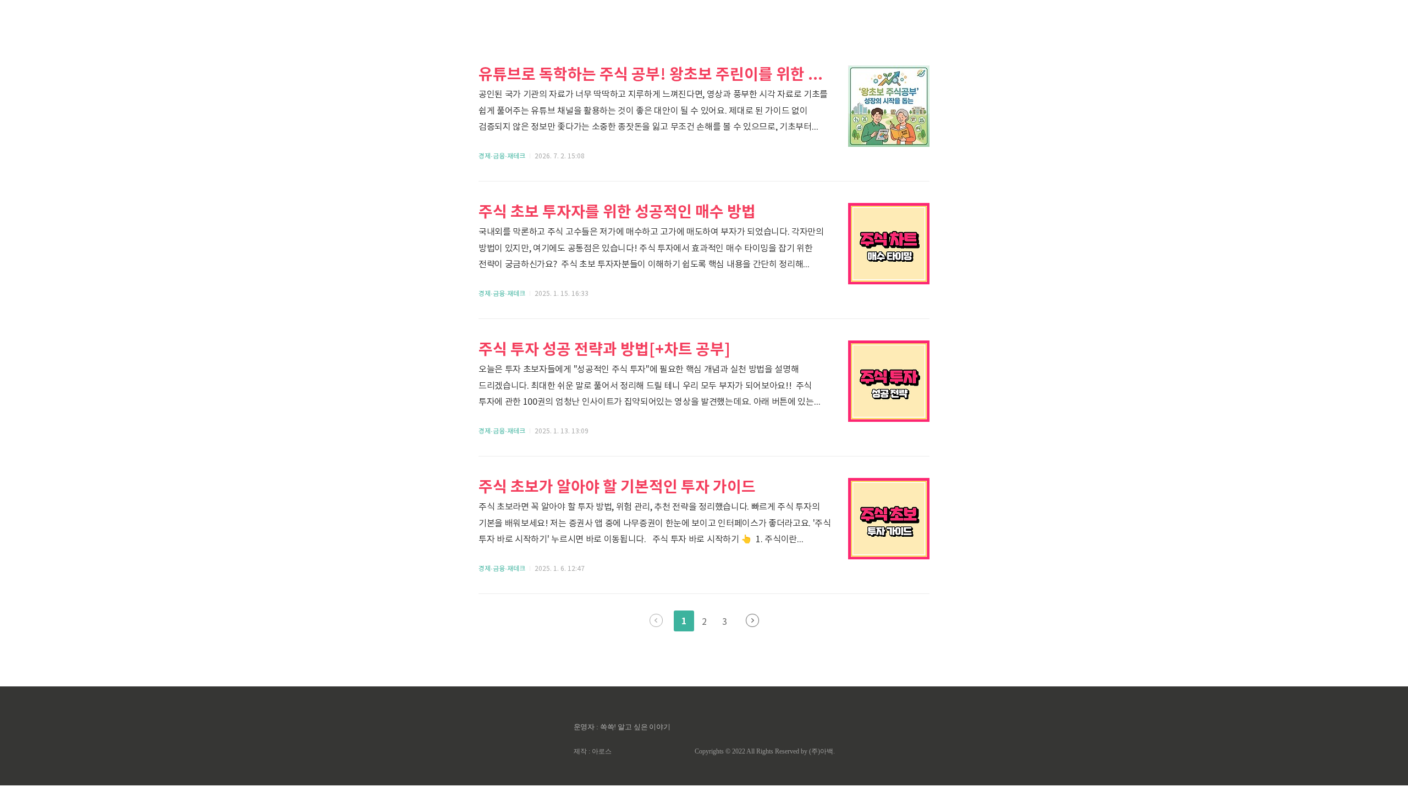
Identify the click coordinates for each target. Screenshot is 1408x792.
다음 (752, 620)
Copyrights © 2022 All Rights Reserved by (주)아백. (765, 751)
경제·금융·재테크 (502, 156)
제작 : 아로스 (593, 751)
